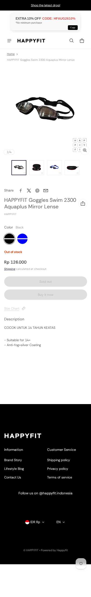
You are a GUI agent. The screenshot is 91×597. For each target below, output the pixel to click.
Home (11, 54)
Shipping (9, 269)
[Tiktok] (59, 504)
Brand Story (13, 460)
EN (58, 522)
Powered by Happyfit (54, 550)
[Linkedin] (45, 504)
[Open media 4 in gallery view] (54, 167)
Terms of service (59, 477)
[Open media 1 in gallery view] (18, 167)
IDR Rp (35, 522)
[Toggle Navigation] (9, 41)
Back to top (12, 408)
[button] (71, 41)
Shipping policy (58, 460)
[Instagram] (31, 504)
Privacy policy (57, 469)
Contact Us (12, 477)
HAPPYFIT (32, 550)
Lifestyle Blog (14, 469)
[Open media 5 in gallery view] (72, 167)
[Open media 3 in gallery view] (36, 167)
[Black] (9, 239)
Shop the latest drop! (45, 5)
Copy (72, 27)
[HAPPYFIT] (31, 41)
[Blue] (22, 239)
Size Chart (11, 308)
